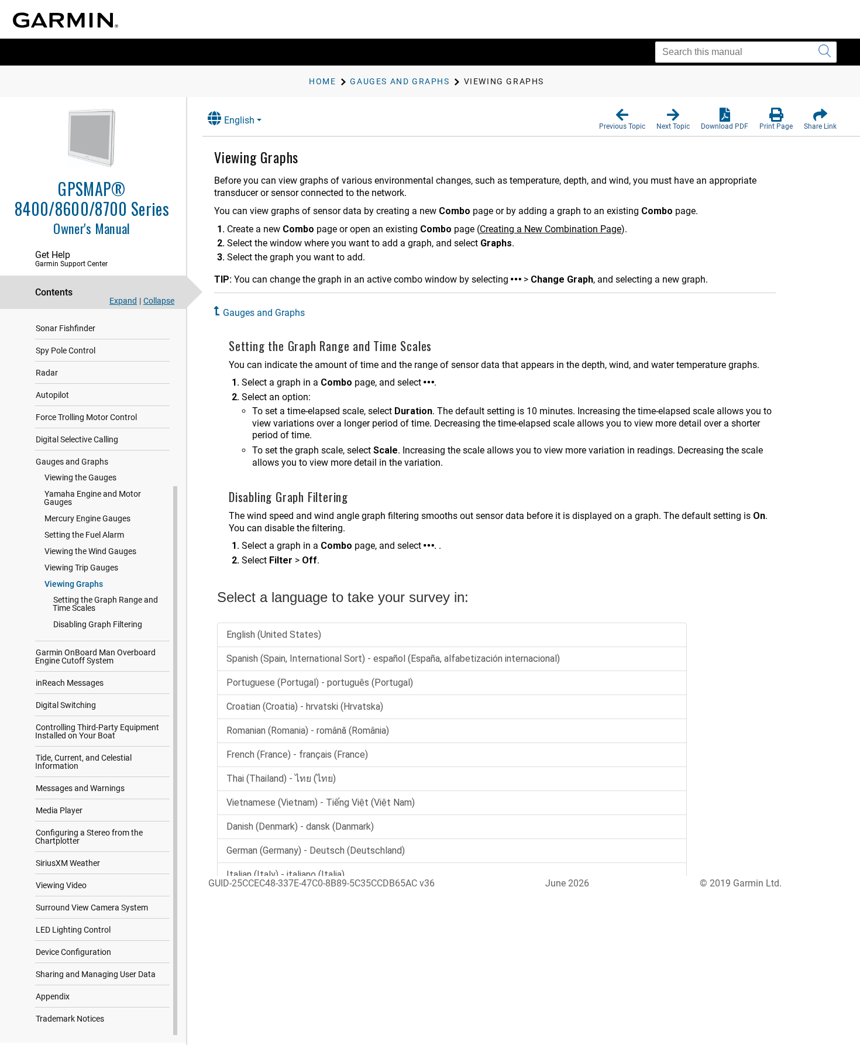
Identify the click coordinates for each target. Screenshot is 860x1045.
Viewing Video (61, 885)
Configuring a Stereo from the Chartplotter (89, 836)
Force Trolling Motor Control (86, 417)
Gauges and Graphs (72, 461)
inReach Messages (70, 683)
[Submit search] (825, 52)
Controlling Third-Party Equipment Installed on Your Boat (97, 731)
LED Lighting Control (73, 929)
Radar (47, 372)
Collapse (158, 300)
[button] (622, 119)
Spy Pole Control (65, 350)
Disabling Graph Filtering (97, 624)
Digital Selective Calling (77, 439)
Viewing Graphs (73, 584)
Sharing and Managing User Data (96, 974)
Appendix (53, 996)
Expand (123, 300)
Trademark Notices (70, 1018)
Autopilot (52, 395)
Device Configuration (73, 952)
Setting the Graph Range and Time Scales (105, 604)
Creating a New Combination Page (550, 229)
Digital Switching (66, 705)
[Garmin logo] (65, 20)
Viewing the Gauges (80, 477)
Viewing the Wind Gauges (90, 551)
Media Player (59, 810)
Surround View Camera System (92, 907)
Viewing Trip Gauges (81, 567)
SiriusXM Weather (68, 863)
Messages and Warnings (80, 788)
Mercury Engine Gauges (87, 518)
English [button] (239, 120)
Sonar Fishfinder (65, 328)
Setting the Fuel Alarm (84, 534)
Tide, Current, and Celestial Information (83, 762)
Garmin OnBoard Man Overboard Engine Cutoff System (95, 656)
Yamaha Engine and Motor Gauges (92, 498)
